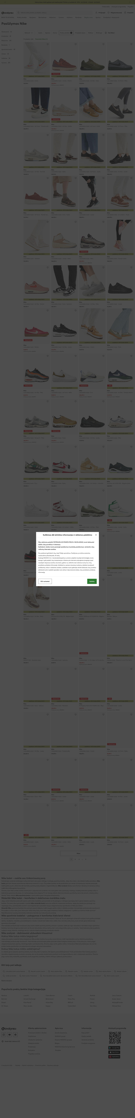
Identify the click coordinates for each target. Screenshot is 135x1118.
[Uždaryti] (96, 535)
